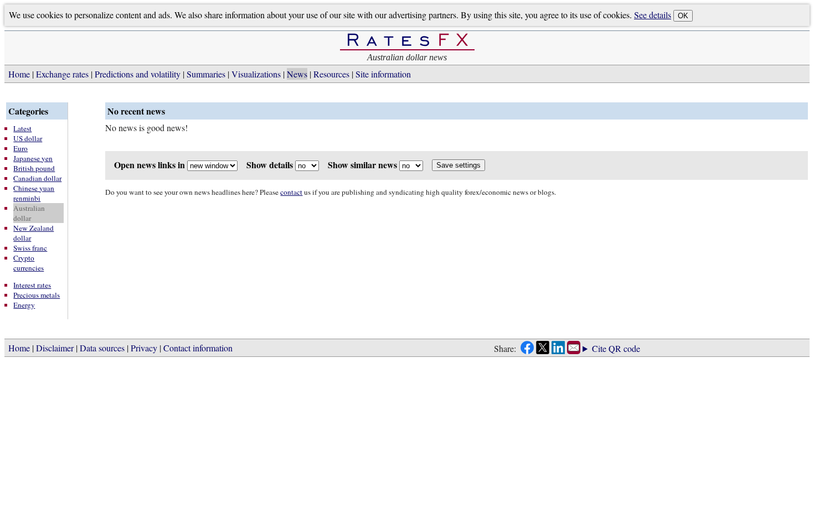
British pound (34, 168)
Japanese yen (33, 158)
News (297, 74)
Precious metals (36, 295)
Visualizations (256, 74)
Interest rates (32, 285)
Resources (331, 74)
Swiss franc (30, 248)
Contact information (198, 348)
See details (652, 14)
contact (291, 192)
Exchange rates (62, 74)
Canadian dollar (37, 178)
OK (683, 16)
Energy (24, 305)
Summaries (206, 74)
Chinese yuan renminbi (33, 193)
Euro (20, 148)
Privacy (144, 348)
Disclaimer (55, 348)
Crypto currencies (28, 263)
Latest (22, 128)
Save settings (458, 165)
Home (19, 74)
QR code (624, 348)
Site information (383, 74)
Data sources (102, 348)
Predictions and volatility (138, 74)
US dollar (27, 138)
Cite (599, 348)
